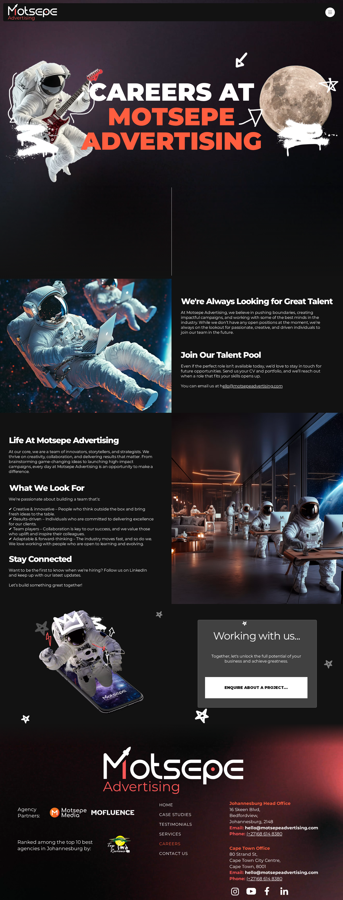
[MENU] (327, 12)
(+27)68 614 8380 (264, 833)
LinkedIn (138, 570)
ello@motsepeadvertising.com (253, 385)
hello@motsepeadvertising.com (281, 827)
